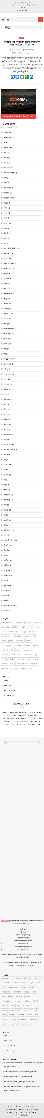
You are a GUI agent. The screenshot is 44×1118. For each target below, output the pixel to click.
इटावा (5, 178)
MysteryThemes (30, 1106)
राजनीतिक (7, 495)
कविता (5, 208)
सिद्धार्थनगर (7, 570)
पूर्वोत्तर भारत (7, 374)
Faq (16, 1112)
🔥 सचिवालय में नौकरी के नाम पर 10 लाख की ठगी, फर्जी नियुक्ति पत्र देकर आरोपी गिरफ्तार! (23, 1064)
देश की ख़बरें (7, 334)
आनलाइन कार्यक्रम (9, 172)
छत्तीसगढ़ (6, 283)
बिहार (5, 429)
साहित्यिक (6, 565)
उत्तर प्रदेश (7, 188)
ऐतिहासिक (6, 193)
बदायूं (5, 404)
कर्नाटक (6, 203)
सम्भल (5, 555)
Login (22, 5)
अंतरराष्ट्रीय (7, 137)
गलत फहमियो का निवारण (11, 248)
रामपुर (5, 505)
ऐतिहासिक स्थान (8, 198)
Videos (6, 132)
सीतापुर (6, 580)
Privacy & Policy (11, 1109)
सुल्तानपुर (6, 585)
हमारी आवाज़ (5, 920)
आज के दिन (7, 167)
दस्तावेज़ (6, 318)
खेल (5, 243)
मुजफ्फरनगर (7, 464)
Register (36, 5)
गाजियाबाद (7, 253)
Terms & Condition (31, 1112)
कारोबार (6, 228)
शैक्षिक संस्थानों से (8, 540)
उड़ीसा (5, 183)
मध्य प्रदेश (7, 444)
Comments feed (9, 690)
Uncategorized (9, 127)
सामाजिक (6, 560)
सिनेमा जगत (7, 575)
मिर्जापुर (6, 459)
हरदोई (5, 600)
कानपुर (6, 223)
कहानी (5, 218)
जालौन (5, 288)
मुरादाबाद (6, 474)
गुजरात (6, 258)
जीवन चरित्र (7, 293)
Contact (8, 5)
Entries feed (8, 685)
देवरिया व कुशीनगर (9, 328)
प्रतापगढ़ (6, 379)
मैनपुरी (21, 38)
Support (35, 1109)
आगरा (5, 162)
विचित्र (6, 525)
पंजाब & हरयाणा (8, 359)
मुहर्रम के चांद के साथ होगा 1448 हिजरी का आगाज (18, 1076)
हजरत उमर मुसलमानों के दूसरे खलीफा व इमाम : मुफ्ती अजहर (20, 1071)
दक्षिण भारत (7, 313)
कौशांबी (6, 233)
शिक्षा (5, 535)
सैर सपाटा (6, 590)
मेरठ (5, 479)
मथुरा (5, 439)
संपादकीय (6, 550)
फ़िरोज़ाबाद (7, 389)
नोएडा (5, 349)
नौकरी (5, 354)
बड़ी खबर (6, 399)
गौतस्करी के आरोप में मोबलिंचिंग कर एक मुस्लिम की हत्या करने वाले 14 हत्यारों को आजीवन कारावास (23, 1088)
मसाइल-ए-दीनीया (8, 449)
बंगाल (5, 394)
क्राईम (5, 238)
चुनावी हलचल (7, 278)
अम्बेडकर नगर (8, 147)
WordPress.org (9, 695)
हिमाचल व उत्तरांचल (9, 605)
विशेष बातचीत (7, 530)
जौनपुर (6, 298)
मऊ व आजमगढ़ (8, 434)
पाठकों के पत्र (7, 364)
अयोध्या (6, 152)
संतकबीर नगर (7, 545)
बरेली (5, 409)
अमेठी (5, 142)
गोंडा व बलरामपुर (8, 263)
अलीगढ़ (6, 157)
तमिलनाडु (6, 308)
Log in (6, 680)
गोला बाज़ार (7, 273)
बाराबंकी (6, 424)
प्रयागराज (6, 384)
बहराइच (6, 419)
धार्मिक (5, 344)
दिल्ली (5, 323)
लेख (5, 515)
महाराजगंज (7, 454)
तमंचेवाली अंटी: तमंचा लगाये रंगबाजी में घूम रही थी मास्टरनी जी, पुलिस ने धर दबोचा (22, 43)
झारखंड (6, 303)
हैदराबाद (6, 610)
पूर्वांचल (6, 369)
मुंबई (5, 469)
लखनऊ (6, 510)
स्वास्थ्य (6, 595)
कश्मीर (5, 213)
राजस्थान (6, 500)
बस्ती (5, 414)
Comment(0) (25, 53)
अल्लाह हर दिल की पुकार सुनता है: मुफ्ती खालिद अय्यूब (19, 1081)
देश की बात (7, 339)
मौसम (5, 490)
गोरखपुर (6, 268)
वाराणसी (6, 520)
